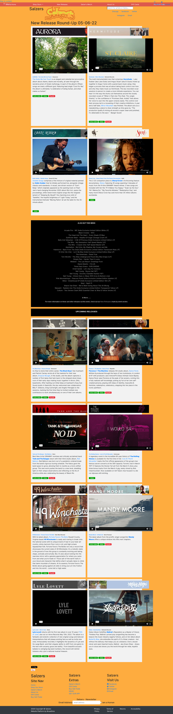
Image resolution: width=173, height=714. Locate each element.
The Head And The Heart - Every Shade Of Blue (86, 235)
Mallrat (109, 632)
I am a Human (108, 702)
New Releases (105, 302)
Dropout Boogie (44, 376)
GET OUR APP (74, 694)
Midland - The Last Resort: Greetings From (86, 262)
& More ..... (86, 298)
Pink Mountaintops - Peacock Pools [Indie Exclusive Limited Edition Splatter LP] (86, 278)
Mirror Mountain (107, 106)
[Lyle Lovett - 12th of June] (63, 584)
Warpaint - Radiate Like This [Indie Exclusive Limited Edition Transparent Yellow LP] (86, 288)
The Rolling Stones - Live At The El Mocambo (101, 454)
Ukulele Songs (38, 181)
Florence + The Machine (98, 371)
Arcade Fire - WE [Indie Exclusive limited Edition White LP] (86, 230)
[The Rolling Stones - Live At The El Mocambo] (119, 409)
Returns (123, 709)
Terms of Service (110, 710)
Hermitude (127, 79)
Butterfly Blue (94, 639)
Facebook (113, 684)
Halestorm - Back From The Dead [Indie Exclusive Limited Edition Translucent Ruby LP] (86, 250)
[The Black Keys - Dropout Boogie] (63, 323)
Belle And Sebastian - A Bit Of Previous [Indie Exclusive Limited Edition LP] (86, 240)
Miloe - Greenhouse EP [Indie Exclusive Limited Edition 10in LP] (86, 281)
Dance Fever (133, 371)
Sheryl (102, 183)
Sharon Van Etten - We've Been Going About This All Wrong (86, 286)
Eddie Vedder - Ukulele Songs (40, 178)
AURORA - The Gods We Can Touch (42, 77)
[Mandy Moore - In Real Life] (119, 489)
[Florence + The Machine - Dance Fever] (119, 323)
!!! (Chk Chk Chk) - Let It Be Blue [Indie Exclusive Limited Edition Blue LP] (86, 252)
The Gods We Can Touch (42, 79)
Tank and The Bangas (41, 459)
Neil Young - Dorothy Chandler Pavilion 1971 (86, 274)
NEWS (71, 691)
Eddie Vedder (40, 183)
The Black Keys (66, 371)
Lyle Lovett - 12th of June (39, 629)
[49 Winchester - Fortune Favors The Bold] (63, 489)
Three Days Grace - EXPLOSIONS (86, 266)
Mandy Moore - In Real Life (96, 534)
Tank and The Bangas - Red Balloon (42, 454)
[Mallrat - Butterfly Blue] (119, 584)
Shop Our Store (37, 687)
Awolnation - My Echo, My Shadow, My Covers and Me (86, 247)
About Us (34, 692)
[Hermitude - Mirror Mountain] (119, 32)
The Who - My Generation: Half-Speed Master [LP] (86, 242)
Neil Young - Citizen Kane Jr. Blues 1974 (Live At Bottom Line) (86, 276)
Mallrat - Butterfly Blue (95, 629)
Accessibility (135, 709)
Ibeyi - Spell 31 (86, 283)
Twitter (111, 686)
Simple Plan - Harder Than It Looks (86, 259)
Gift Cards (35, 695)
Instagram (113, 689)
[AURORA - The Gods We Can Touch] (63, 32)
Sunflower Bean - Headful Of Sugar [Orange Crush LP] (86, 238)
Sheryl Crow (117, 181)
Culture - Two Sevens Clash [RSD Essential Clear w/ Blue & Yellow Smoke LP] (86, 290)
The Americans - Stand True (86, 254)
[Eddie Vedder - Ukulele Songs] (63, 133)
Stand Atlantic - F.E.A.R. (86, 264)
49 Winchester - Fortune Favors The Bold (43, 534)
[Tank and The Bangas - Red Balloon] (63, 409)
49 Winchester (50, 539)
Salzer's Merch (36, 690)
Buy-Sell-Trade (36, 697)
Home (33, 685)
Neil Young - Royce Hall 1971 (86, 271)
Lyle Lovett (37, 632)
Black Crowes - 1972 (86, 233)
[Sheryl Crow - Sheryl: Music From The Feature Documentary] (119, 133)
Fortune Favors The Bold (58, 537)
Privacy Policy (97, 710)
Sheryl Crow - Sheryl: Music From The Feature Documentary (105, 178)
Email (111, 691)
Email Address (65, 702)
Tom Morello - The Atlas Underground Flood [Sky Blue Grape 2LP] (86, 257)
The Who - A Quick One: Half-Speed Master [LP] (86, 245)
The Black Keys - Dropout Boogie (41, 368)
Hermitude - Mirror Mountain (96, 77)
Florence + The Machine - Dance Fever (99, 368)
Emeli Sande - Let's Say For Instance (86, 269)
